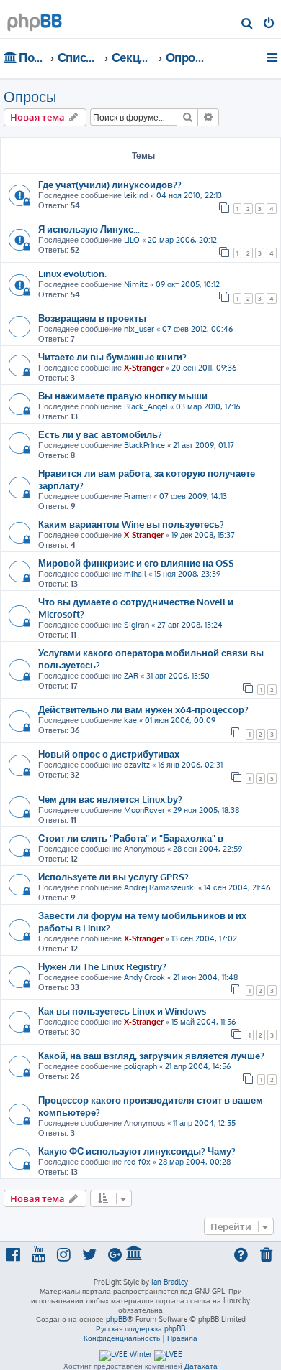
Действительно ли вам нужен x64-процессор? (143, 709)
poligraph (140, 1066)
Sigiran (136, 625)
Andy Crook (144, 977)
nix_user (139, 329)
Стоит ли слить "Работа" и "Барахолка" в (130, 837)
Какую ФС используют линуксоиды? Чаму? (137, 1151)
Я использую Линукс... (89, 229)
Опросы (30, 96)
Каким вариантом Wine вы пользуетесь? (131, 524)
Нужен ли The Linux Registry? (102, 966)
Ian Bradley (169, 1281)
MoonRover (144, 810)
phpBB (116, 1319)
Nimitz (136, 284)
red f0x (137, 1162)
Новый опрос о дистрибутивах (108, 753)
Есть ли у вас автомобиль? (100, 434)
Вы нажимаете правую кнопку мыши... (126, 395)
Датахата (201, 1365)
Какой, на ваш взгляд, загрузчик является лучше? (151, 1055)
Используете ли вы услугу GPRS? (113, 876)
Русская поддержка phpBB (140, 1328)
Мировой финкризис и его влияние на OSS (136, 562)
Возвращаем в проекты (92, 318)
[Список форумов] (34, 18)
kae (130, 720)
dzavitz (137, 765)
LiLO (132, 240)
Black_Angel (146, 406)
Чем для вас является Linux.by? (110, 799)
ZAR (131, 676)
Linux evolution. (72, 273)
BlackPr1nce (144, 445)
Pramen (137, 496)
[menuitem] (247, 24)
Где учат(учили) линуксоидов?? (110, 184)
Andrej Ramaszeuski (160, 887)
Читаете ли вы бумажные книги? (112, 356)
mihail (135, 574)
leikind (136, 195)
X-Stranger (144, 368)
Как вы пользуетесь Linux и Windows (122, 1011)
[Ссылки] (273, 57)
